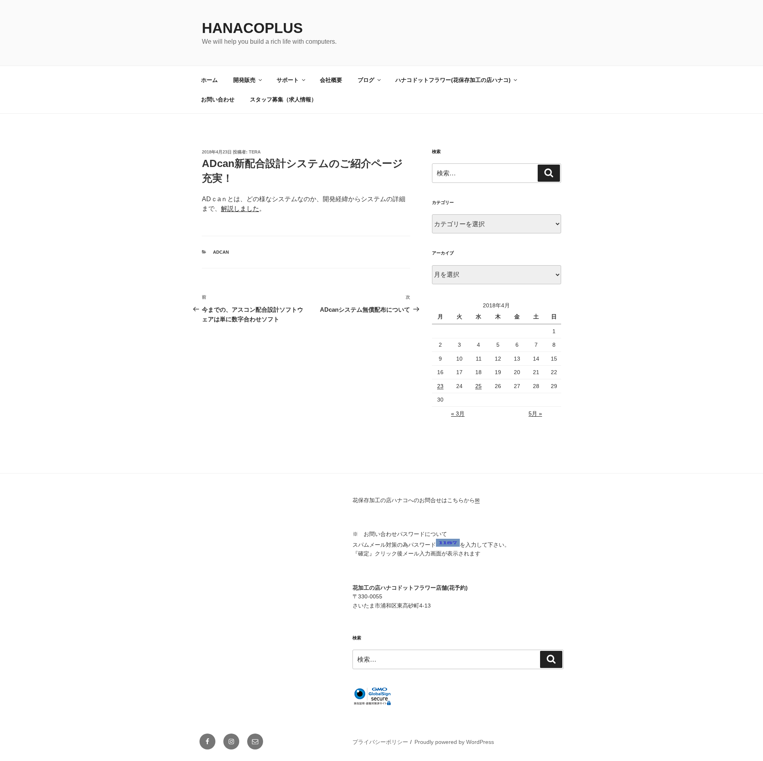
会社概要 (331, 80)
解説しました (240, 208)
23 (440, 386)
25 (478, 386)
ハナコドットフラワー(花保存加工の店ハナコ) (453, 80)
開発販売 (244, 80)
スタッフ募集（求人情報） (283, 99)
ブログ (366, 80)
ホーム (209, 80)
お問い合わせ (217, 99)
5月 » (535, 413)
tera (255, 151)
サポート (288, 80)
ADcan (221, 252)
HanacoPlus (252, 28)
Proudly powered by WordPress (454, 742)
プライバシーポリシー (380, 742)
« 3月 (458, 413)
